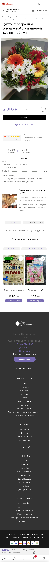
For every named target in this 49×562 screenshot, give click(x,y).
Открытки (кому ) (35, 290)
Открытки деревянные (14, 290)
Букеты (24, 433)
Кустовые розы (24, 521)
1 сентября (24, 468)
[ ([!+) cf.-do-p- (24, 351)
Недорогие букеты (24, 507)
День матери (24, 475)
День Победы (24, 479)
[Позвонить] (45, 4)
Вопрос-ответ (24, 401)
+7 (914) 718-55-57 (24, 347)
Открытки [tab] (12, 249)
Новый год (24, 486)
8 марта (24, 464)
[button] (43, 276)
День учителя (24, 490)
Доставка (13, 222)
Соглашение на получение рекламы (24, 412)
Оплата (24, 394)
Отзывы (24, 398)
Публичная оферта (24, 408)
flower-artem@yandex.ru (25, 354)
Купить (24, 117)
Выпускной (24, 482)
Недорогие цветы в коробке (24, 517)
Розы (24, 444)
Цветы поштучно (24, 436)
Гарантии (24, 405)
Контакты (24, 387)
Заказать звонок (24, 359)
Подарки (24, 429)
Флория (5, 550)
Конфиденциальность (24, 416)
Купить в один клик (24, 124)
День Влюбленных (24, 471)
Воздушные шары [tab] (34, 249)
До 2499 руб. (24, 447)
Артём (24, 337)
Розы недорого (24, 514)
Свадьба (24, 461)
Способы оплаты (35, 222)
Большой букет (24, 503)
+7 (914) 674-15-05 (24, 344)
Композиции (25, 440)
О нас (24, 383)
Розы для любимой (25, 510)
